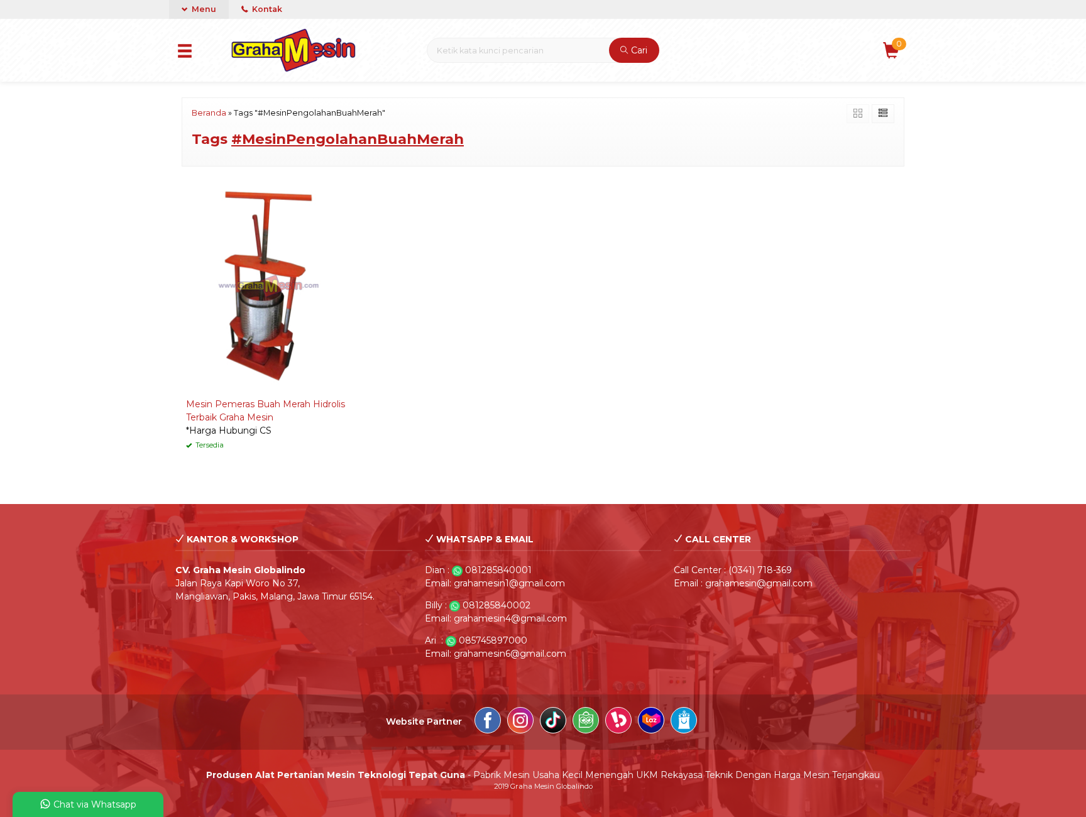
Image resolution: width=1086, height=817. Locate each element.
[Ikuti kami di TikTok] (553, 722)
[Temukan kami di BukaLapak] (618, 722)
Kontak (266, 9)
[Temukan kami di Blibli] (684, 722)
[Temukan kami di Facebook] (487, 722)
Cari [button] (637, 50)
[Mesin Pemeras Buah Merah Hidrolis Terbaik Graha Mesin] (268, 285)
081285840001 (498, 570)
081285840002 (496, 605)
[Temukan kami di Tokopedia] (586, 722)
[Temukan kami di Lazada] (651, 722)
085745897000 (493, 640)
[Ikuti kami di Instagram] (520, 722)
